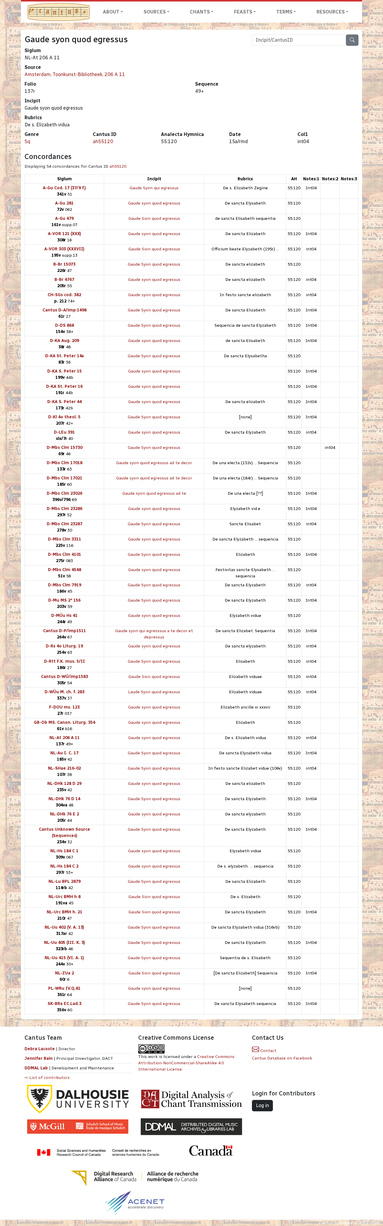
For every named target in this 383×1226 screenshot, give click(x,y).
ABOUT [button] (111, 12)
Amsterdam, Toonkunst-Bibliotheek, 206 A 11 (75, 74)
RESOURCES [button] (331, 12)
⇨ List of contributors (47, 1077)
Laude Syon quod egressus (154, 691)
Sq (27, 141)
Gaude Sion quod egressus (154, 218)
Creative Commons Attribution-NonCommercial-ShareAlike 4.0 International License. (186, 1063)
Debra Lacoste (40, 1048)
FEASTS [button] (243, 12)
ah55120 (103, 141)
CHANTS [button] (200, 12)
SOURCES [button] (155, 12)
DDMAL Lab (36, 1068)
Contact (267, 1050)
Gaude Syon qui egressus (154, 187)
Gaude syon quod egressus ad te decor (154, 462)
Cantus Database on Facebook (282, 1058)
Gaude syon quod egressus (154, 203)
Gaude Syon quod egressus (154, 264)
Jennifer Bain (39, 1058)
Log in (262, 1105)
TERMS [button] (284, 12)
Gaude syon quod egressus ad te (154, 493)
